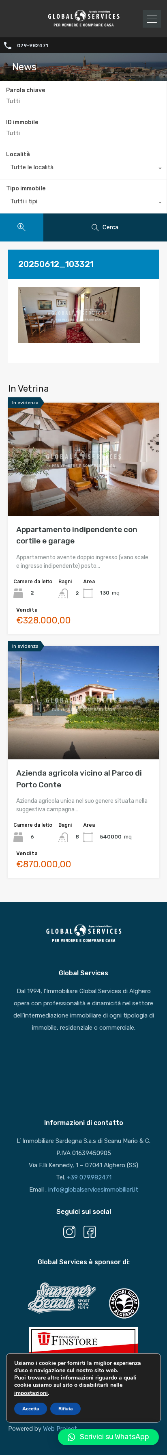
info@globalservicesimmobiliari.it (93, 1189)
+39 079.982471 (89, 1177)
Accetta (30, 1408)
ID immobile (22, 122)
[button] (108, 1437)
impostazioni (31, 1393)
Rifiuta (65, 1408)
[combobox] (83, 169)
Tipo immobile (25, 188)
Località (18, 154)
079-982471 (32, 45)
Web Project (60, 1428)
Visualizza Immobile (83, 492)
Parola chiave (25, 90)
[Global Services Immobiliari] (83, 25)
